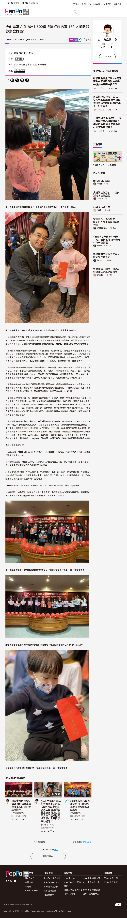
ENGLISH (97, 4)
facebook (7, 881)
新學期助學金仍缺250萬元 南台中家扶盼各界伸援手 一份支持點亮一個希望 (107, 81)
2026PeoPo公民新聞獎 (104, 165)
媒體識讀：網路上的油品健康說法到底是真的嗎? (106, 270)
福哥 (99, 210)
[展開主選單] (119, 12)
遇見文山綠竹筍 (101, 207)
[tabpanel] (48, 849)
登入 (77, 4)
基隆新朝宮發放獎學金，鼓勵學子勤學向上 (106, 255)
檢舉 (87, 40)
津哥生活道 (102, 228)
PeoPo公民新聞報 (52, 878)
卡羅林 (100, 184)
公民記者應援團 (51, 886)
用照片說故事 (70, 893)
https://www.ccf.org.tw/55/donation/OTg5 (42, 461)
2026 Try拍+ (69, 878)
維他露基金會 (25, 64)
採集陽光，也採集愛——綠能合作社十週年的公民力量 (106, 221)
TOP (118, 904)
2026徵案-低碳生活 (91, 878)
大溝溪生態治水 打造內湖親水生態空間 (106, 194)
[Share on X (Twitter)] (17, 80)
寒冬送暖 (42, 64)
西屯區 (29, 53)
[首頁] (17, 12)
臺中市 (22, 53)
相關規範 (29, 882)
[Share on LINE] (22, 80)
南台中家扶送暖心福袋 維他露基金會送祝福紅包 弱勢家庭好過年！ (21, 805)
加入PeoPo (86, 4)
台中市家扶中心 (18, 813)
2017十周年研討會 (91, 882)
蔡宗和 (100, 245)
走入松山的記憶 (101, 180)
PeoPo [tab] (39, 842)
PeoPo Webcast (51, 882)
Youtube (15, 881)
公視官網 (107, 4)
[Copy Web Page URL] (27, 80)
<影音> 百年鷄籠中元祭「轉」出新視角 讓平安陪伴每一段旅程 (106, 239)
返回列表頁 (48, 856)
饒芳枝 (100, 275)
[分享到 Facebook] (12, 80)
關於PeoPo (30, 878)
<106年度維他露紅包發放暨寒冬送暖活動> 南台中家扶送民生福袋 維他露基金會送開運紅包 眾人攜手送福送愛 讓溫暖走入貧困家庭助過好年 (51, 811)
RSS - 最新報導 (111, 878)
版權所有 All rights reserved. (20, 71)
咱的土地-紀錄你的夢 (73, 889)
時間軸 (28, 886)
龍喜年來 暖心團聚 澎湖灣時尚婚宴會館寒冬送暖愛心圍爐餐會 (80, 805)
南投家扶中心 (76, 813)
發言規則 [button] (87, 842)
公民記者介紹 (50, 890)
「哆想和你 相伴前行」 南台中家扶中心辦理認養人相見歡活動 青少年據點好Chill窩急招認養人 (107, 123)
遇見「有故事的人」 (92, 893)
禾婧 (99, 198)
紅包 (35, 64)
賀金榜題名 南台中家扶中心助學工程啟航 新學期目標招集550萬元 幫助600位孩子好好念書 (107, 101)
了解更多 (107, 56)
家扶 (16, 64)
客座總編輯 (49, 894)
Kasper (100, 260)
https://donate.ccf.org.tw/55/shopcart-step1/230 (41, 451)
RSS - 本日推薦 (111, 882)
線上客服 (117, 4)
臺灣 (16, 53)
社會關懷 (19, 59)
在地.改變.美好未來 (91, 889)
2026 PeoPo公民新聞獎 (72, 884)
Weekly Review (32, 890)
